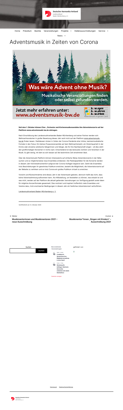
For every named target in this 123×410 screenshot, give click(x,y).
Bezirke (37, 31)
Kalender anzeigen (56, 276)
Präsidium (27, 31)
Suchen (28, 247)
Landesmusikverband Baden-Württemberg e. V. (37, 192)
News (60, 36)
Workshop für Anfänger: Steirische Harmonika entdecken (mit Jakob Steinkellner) (63, 268)
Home (17, 31)
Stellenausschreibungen (85, 31)
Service (101, 31)
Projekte (64, 31)
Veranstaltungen (51, 31)
